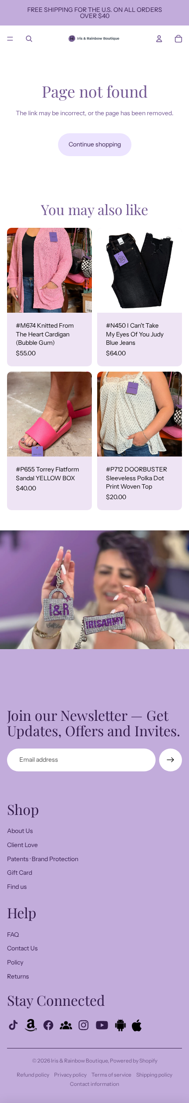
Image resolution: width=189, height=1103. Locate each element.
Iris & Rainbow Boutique (79, 1060)
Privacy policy (70, 1074)
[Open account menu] (159, 38)
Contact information (94, 1084)
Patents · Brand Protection (42, 859)
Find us (17, 887)
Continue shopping (95, 144)
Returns (18, 976)
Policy (15, 962)
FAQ (13, 935)
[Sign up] (170, 760)
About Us (20, 831)
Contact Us (22, 948)
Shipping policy (154, 1074)
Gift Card (19, 873)
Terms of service (111, 1074)
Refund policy (33, 1074)
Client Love (22, 845)
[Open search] (29, 38)
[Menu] (10, 39)
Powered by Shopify (133, 1060)
